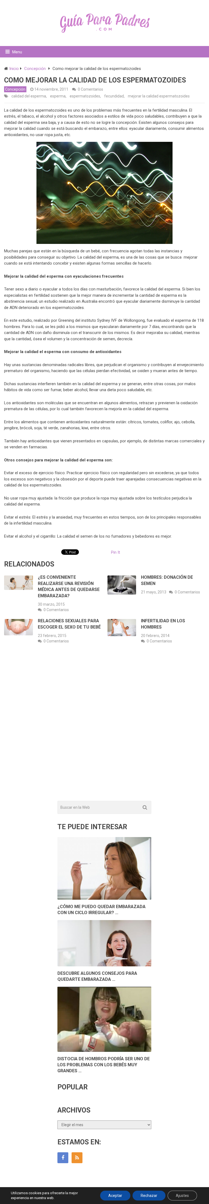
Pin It (115, 552)
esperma (58, 96)
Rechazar (149, 1195)
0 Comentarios (90, 89)
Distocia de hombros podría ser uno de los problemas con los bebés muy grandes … (103, 1065)
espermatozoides (85, 96)
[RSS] (77, 1157)
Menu (17, 52)
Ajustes (182, 1195)
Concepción (15, 89)
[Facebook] (62, 1157)
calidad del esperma (28, 96)
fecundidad (114, 96)
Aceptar (115, 1195)
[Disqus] (104, 728)
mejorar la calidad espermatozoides (159, 96)
